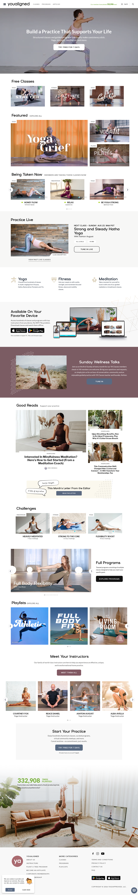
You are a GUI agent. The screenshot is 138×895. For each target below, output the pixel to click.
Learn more (26, 890)
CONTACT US (97, 867)
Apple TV (24, 335)
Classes (36, 4)
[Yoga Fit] (109, 131)
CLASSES (62, 860)
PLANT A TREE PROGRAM (36, 867)
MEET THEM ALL (69, 672)
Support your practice (49, 406)
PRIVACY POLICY (99, 863)
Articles (56, 4)
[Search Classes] (133, 4)
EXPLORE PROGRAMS (109, 579)
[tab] (66, 209)
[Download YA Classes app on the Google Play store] (36, 330)
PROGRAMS (64, 863)
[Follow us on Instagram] (97, 853)
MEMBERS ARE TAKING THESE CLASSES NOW (65, 175)
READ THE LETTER (69, 493)
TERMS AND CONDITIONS (102, 859)
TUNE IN (99, 381)
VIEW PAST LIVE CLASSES (39, 260)
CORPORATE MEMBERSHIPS (37, 874)
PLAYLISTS (63, 867)
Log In (126, 4)
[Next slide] (127, 189)
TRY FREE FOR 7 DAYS (69, 47)
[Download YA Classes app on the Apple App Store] (19, 330)
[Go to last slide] (10, 189)
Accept (10, 890)
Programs (46, 4)
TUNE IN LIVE (87, 249)
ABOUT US (30, 860)
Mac (29, 335)
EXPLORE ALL (36, 116)
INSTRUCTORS (32, 863)
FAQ (93, 870)
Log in (77, 753)
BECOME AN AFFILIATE (36, 870)
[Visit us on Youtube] (103, 853)
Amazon (36, 335)
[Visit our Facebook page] (93, 853)
